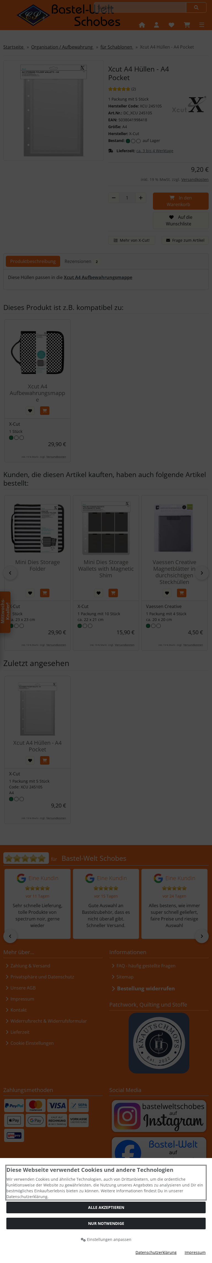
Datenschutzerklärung (156, 1252)
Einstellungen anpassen (108, 1239)
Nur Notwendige (106, 1223)
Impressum (195, 1252)
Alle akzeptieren (106, 1207)
